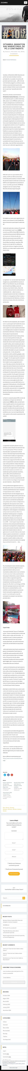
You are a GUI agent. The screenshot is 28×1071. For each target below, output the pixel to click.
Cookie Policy (4, 1065)
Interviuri (5, 1024)
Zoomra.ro (7, 905)
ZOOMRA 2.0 (6, 925)
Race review (6, 807)
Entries (6, 1054)
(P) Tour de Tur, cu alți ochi (9, 928)
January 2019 (6, 1007)
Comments (7, 1057)
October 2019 (6, 995)
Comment (14, 831)
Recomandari (6, 1030)
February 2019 (6, 1004)
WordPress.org (6, 1060)
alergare (5, 809)
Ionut (4, 953)
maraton (10, 809)
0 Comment (14, 53)
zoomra (7, 51)
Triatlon (5, 1036)
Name (14, 843)
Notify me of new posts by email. (14, 869)
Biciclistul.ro (6, 958)
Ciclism (5, 1021)
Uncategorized (6, 1039)
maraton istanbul (17, 809)
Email (14, 850)
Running (12, 807)
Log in (4, 1051)
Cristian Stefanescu (11, 59)
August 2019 (6, 998)
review (4, 811)
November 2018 (7, 1010)
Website (14, 856)
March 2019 (6, 1001)
